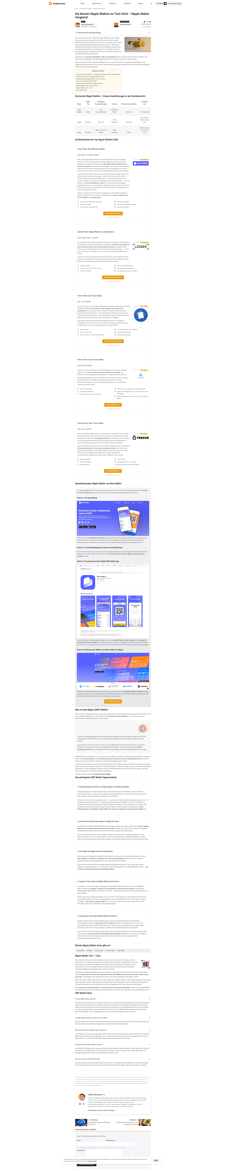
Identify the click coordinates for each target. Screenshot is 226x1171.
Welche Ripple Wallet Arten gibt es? (87, 86)
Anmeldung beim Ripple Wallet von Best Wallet (90, 79)
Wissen (141, 3)
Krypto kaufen (96, 3)
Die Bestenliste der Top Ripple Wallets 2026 (90, 76)
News (82, 3)
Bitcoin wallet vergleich (85, 8)
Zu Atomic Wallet (113, 405)
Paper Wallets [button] (121, 950)
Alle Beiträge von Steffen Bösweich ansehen (101, 1110)
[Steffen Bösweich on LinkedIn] (80, 1104)
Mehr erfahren (92, 1161)
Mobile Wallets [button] (99, 950)
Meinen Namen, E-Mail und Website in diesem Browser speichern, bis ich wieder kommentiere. (102, 1147)
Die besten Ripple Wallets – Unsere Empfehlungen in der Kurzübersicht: (98, 74)
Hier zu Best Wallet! (113, 213)
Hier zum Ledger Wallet (113, 277)
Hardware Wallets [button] (110, 950)
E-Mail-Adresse (111, 1140)
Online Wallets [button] (80, 950)
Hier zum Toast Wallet (113, 341)
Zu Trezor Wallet (113, 471)
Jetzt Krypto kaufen (174, 3)
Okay (156, 1160)
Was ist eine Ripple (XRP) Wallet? (86, 81)
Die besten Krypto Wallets (102, 774)
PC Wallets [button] (89, 950)
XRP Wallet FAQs (81, 90)
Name (79, 1140)
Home (76, 8)
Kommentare (81, 1150)
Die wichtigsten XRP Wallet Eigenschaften (89, 83)
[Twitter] (83, 1104)
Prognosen (112, 3)
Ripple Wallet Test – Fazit (84, 88)
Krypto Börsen (91, 736)
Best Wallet (85, 490)
